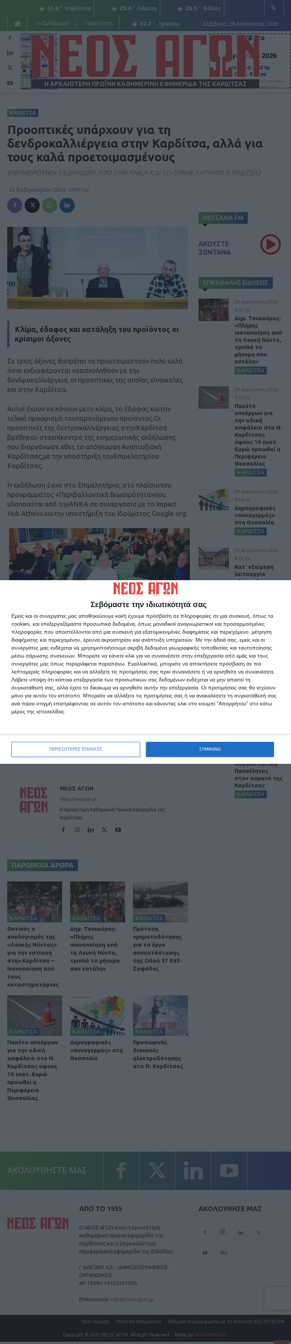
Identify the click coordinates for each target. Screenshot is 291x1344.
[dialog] (145, 672)
